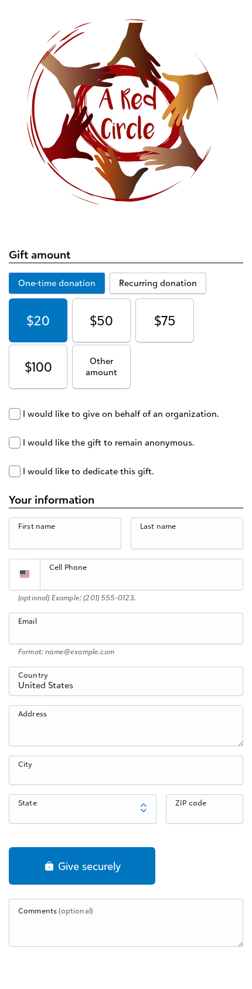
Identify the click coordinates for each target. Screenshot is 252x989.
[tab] (57, 283)
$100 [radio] (38, 367)
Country (33, 674)
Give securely (88, 865)
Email (27, 621)
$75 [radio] (165, 320)
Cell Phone (68, 567)
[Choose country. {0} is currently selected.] (24, 574)
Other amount (101, 366)
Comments (55, 910)
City (25, 764)
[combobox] (126, 687)
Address (32, 713)
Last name (158, 526)
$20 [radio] (38, 320)
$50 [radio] (101, 320)
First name (37, 526)
